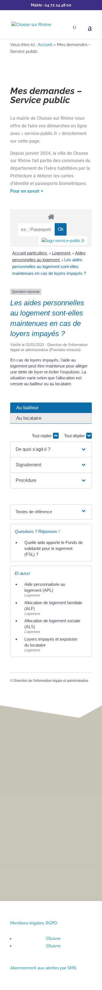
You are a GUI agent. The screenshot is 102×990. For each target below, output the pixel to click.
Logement (61, 253)
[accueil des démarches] (51, 216)
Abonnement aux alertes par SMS (43, 968)
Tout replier (42, 435)
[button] (51, 449)
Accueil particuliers (30, 253)
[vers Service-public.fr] (63, 240)
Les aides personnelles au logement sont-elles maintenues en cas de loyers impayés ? (49, 266)
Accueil (45, 44)
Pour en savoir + (26, 191)
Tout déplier (75, 435)
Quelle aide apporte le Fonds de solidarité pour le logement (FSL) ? (53, 548)
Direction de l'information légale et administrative (51, 681)
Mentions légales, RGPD (33, 923)
